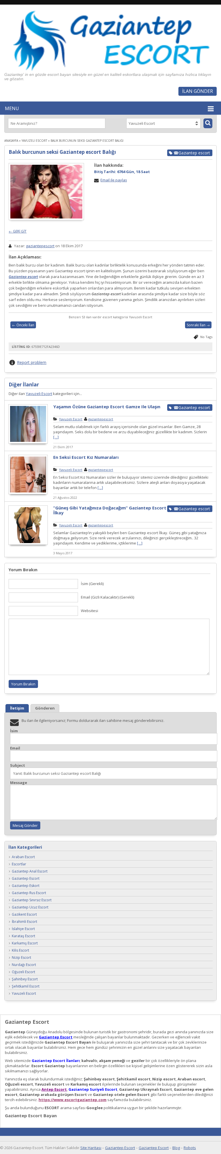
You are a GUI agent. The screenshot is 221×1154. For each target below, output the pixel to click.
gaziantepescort (40, 245)
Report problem (31, 362)
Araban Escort (23, 856)
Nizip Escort (21, 957)
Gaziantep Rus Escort (29, 892)
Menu (12, 108)
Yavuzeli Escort (34, 141)
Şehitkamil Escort (25, 986)
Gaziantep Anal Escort (29, 871)
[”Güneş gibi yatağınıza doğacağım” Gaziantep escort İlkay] (28, 544)
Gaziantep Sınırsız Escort (32, 900)
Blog (176, 1147)
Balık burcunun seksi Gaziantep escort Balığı (62, 152)
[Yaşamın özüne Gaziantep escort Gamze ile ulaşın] (28, 442)
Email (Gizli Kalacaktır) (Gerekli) (107, 597)
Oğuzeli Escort (23, 971)
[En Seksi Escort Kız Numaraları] (28, 493)
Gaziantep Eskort (25, 885)
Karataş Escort (23, 935)
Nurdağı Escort (24, 964)
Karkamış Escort (25, 943)
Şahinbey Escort (25, 979)
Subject (17, 765)
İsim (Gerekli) (92, 583)
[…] (56, 437)
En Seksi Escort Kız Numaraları (86, 457)
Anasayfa (11, 141)
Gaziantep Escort (25, 878)
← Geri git (17, 231)
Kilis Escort (20, 950)
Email (15, 748)
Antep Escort (54, 1089)
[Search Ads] (207, 123)
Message (18, 783)
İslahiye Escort (23, 928)
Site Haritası (90, 1147)
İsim (14, 731)
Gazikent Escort (24, 914)
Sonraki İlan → (198, 325)
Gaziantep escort (23, 276)
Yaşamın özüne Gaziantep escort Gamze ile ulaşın (106, 406)
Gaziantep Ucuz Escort (30, 907)
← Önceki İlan (23, 325)
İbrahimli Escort (24, 921)
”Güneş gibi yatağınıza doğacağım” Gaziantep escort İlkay (109, 510)
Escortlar (19, 864)
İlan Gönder (197, 91)
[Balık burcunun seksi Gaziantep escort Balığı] (46, 191)
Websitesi (89, 610)
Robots (190, 1147)
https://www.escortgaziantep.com (72, 1099)
